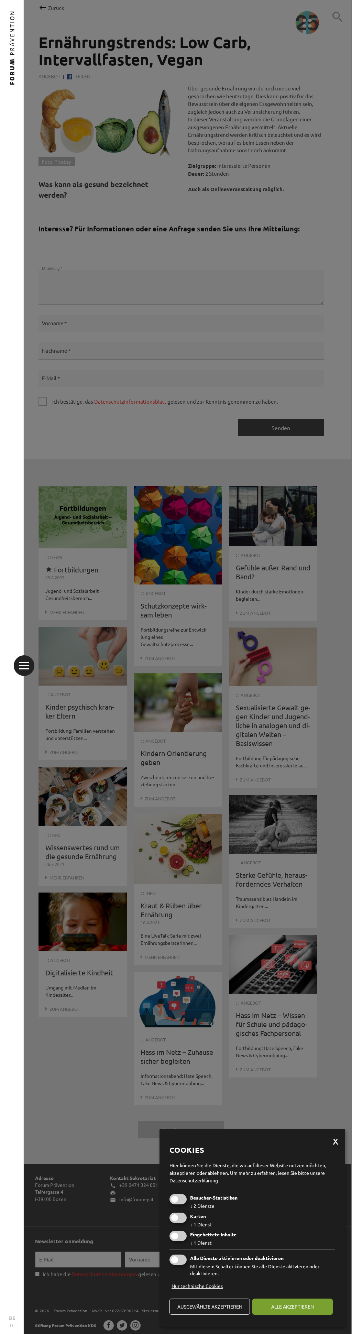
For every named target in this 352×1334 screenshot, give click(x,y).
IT (12, 1325)
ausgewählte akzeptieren (209, 1306)
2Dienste (202, 1206)
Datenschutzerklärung (193, 1180)
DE (12, 1318)
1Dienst (201, 1224)
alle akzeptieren (292, 1306)
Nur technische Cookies (197, 1286)
